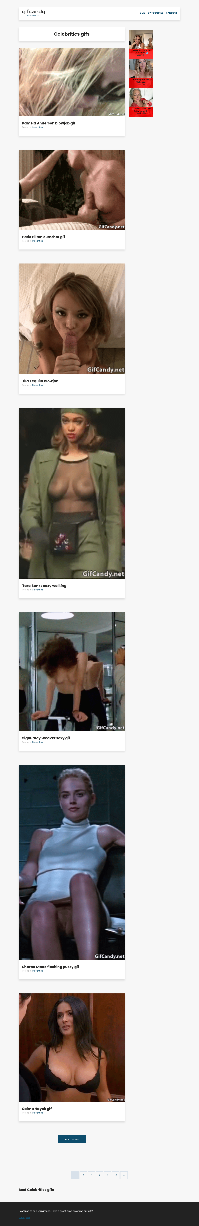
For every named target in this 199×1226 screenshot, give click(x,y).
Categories (155, 13)
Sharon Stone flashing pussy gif (50, 966)
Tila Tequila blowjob (40, 381)
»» (124, 1175)
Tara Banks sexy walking (44, 585)
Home (141, 13)
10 (116, 1175)
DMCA (21, 1217)
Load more (72, 1139)
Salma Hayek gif (37, 1108)
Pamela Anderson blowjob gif (48, 123)
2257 (28, 1217)
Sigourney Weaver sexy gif (46, 738)
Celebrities (37, 127)
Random (171, 13)
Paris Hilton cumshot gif (43, 236)
